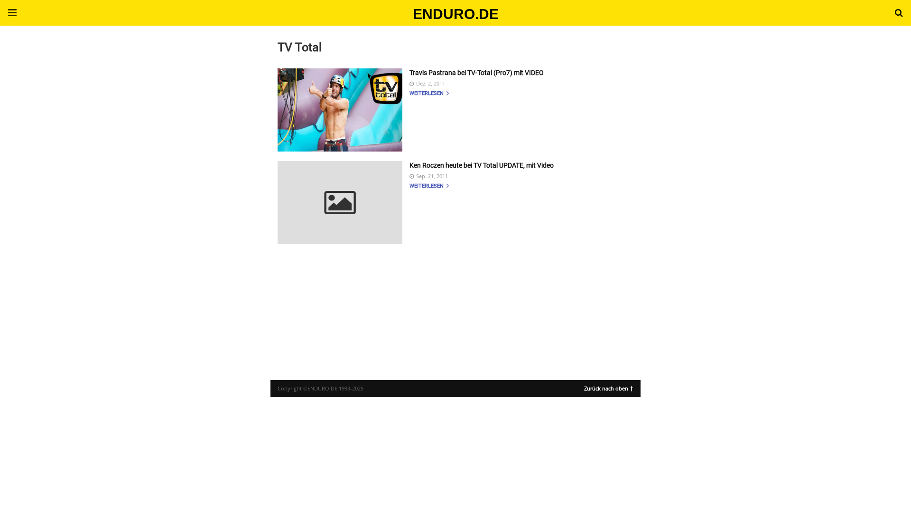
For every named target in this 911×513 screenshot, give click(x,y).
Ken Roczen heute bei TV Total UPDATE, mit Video (481, 165)
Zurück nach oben (606, 387)
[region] (455, 303)
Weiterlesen (427, 93)
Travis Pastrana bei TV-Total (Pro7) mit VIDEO (476, 72)
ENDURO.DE (456, 14)
